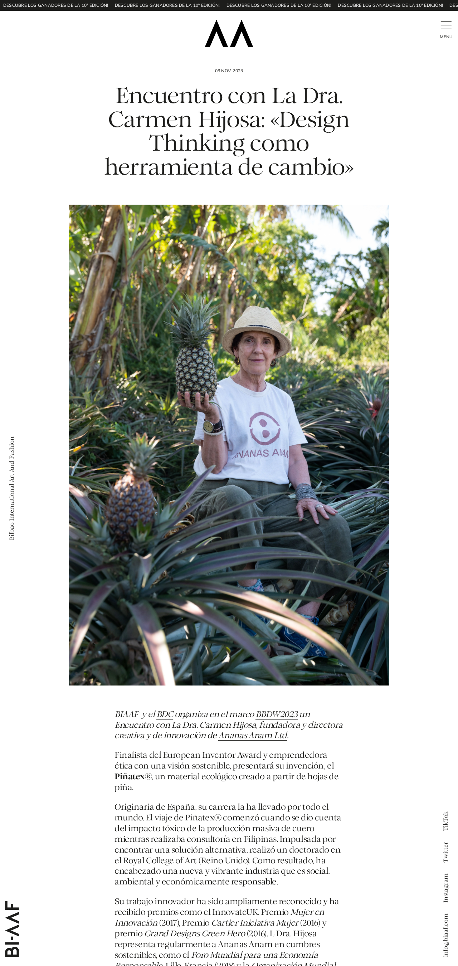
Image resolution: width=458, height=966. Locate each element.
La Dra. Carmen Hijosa (213, 725)
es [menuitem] (9, 22)
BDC (164, 715)
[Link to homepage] (229, 33)
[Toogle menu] (445, 25)
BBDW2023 (276, 715)
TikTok (446, 821)
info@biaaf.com (446, 935)
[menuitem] (12, 23)
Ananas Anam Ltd (252, 736)
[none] (12, 23)
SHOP (37, 23)
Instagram (446, 888)
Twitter (446, 852)
